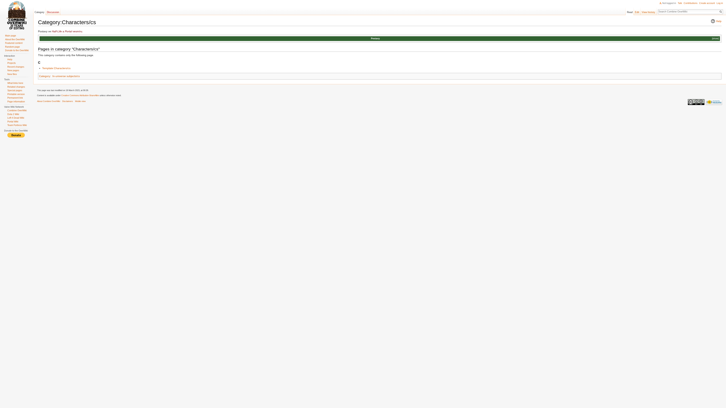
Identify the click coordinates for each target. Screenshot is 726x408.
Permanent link (15, 98)
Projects (11, 63)
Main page (10, 35)
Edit (637, 12)
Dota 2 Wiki (13, 114)
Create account (707, 3)
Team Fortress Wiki (17, 125)
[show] (715, 38)
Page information (16, 101)
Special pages (14, 90)
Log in (720, 3)
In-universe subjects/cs (66, 76)
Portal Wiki (12, 121)
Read (630, 12)
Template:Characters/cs (56, 68)
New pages (13, 70)
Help (718, 21)
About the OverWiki (15, 39)
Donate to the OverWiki (17, 50)
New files (12, 74)
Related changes (16, 87)
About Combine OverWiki (48, 101)
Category (44, 76)
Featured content (13, 43)
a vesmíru (67, 31)
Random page (12, 47)
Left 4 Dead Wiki (15, 118)
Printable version (16, 94)
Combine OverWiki (17, 110)
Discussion (53, 12)
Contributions (690, 3)
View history (648, 12)
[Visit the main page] (17, 15)
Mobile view (80, 101)
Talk (680, 3)
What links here (15, 83)
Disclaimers (67, 101)
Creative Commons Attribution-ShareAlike (80, 95)
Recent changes (15, 67)
